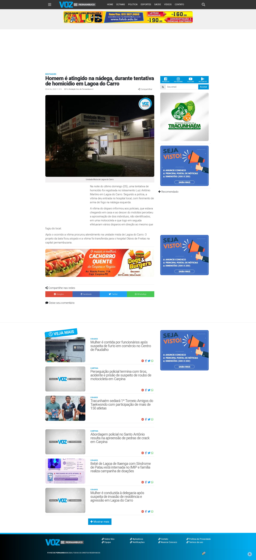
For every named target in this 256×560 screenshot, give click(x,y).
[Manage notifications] (250, 554)
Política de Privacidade (200, 539)
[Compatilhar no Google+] (142, 360)
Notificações (138, 542)
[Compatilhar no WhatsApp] (152, 360)
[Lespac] (184, 255)
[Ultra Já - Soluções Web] (204, 553)
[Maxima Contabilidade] (99, 262)
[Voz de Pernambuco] (77, 4)
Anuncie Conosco (168, 542)
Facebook (165, 82)
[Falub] (128, 17)
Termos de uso (196, 542)
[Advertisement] (128, 49)
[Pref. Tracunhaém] (184, 116)
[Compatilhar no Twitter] (149, 360)
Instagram (178, 82)
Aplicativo (203, 82)
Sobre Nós (109, 539)
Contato (164, 539)
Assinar (203, 87)
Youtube (190, 82)
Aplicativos (137, 539)
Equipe (107, 542)
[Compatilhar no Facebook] (146, 360)
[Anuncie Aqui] (184, 165)
